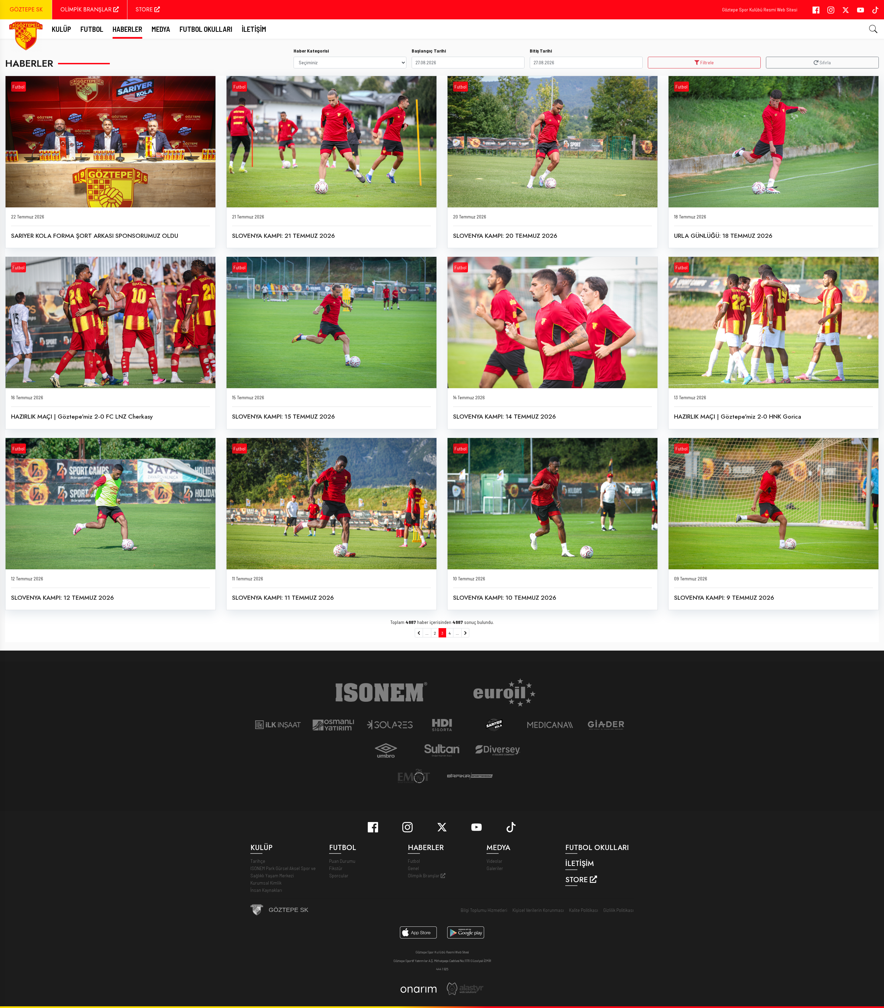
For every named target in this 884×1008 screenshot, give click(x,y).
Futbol (18, 86)
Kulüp (61, 29)
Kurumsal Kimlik (265, 883)
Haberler (127, 29)
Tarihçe (257, 861)
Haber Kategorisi (311, 51)
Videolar (494, 861)
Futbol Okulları (206, 29)
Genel (413, 868)
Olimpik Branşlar (424, 875)
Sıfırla (824, 62)
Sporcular (338, 875)
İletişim (254, 29)
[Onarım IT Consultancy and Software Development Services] (418, 989)
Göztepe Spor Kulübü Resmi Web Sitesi (759, 9)
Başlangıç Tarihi (429, 51)
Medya (161, 29)
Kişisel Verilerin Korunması (538, 910)
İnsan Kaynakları (266, 890)
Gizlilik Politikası (618, 910)
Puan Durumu (342, 861)
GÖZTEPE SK (26, 9)
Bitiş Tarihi (541, 51)
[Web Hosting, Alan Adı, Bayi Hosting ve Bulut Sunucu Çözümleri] (465, 988)
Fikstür (336, 868)
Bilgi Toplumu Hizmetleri (484, 910)
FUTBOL (91, 29)
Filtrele (706, 62)
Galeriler (495, 868)
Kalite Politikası (583, 910)
